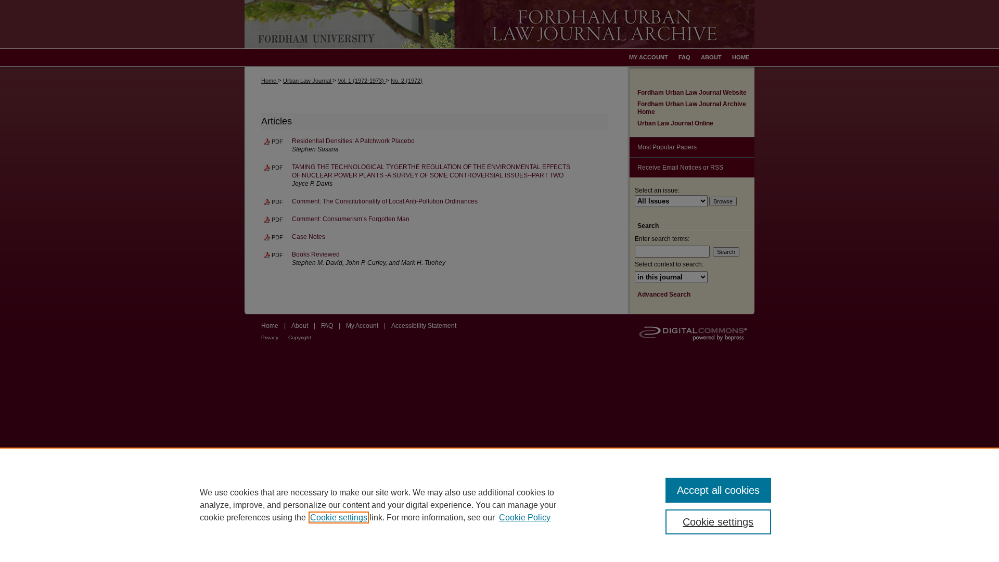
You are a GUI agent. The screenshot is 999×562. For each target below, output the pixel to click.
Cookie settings (338, 517)
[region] (499, 505)
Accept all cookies (718, 490)
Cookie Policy (524, 517)
